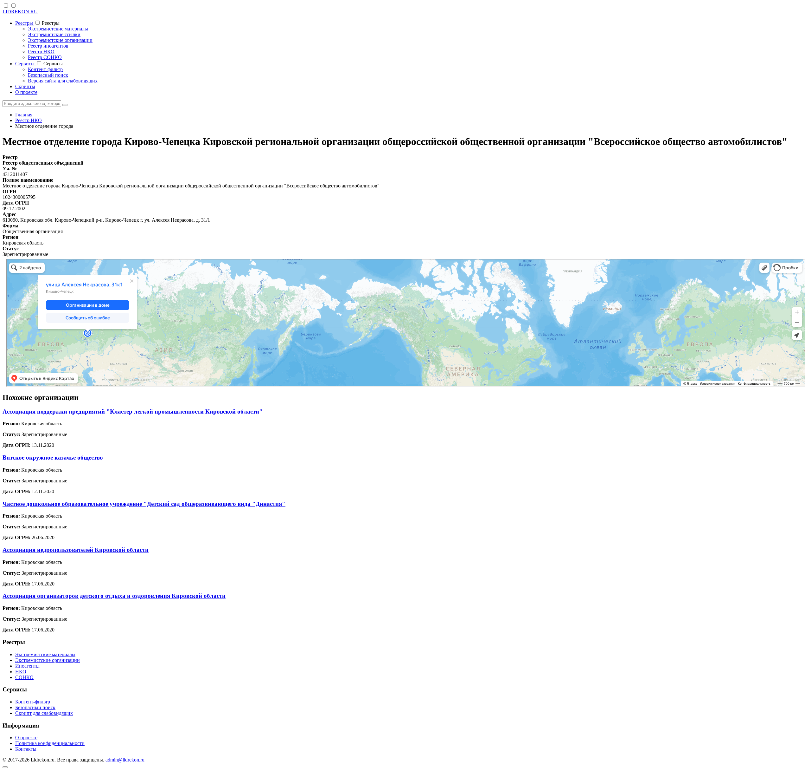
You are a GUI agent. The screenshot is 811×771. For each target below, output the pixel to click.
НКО (20, 671)
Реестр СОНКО (45, 57)
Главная (23, 114)
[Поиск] (64, 105)
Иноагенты (27, 666)
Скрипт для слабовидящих (44, 713)
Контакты (25, 749)
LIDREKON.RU (20, 11)
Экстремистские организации (60, 40)
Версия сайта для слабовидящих (63, 80)
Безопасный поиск (48, 75)
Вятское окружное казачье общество (53, 457)
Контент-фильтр (45, 69)
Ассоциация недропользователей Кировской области (76, 549)
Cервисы (25, 63)
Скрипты (25, 86)
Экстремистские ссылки (54, 34)
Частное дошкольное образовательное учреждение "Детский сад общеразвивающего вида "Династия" (144, 503)
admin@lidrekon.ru (124, 759)
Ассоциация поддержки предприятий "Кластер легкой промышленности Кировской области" (133, 411)
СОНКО (24, 677)
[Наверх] (5, 767)
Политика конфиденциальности (50, 743)
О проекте (26, 92)
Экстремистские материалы (58, 28)
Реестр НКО (41, 51)
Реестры (24, 23)
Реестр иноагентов (48, 46)
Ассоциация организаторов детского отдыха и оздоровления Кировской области (114, 595)
